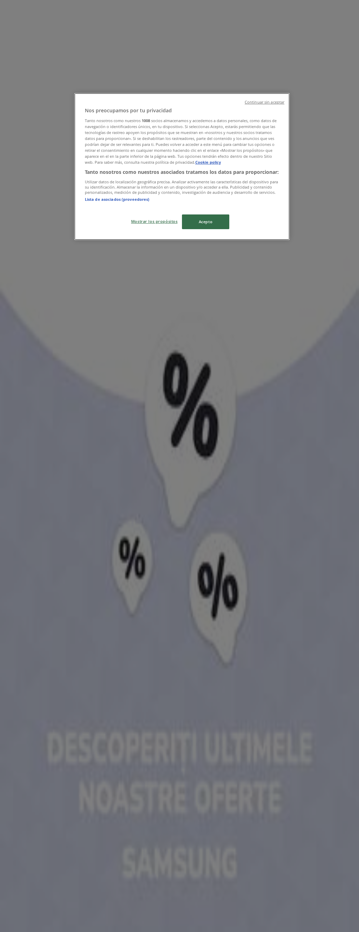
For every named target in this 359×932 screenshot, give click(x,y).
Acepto (205, 221)
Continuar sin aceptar (264, 102)
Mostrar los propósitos (154, 221)
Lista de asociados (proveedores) (117, 199)
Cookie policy (208, 162)
